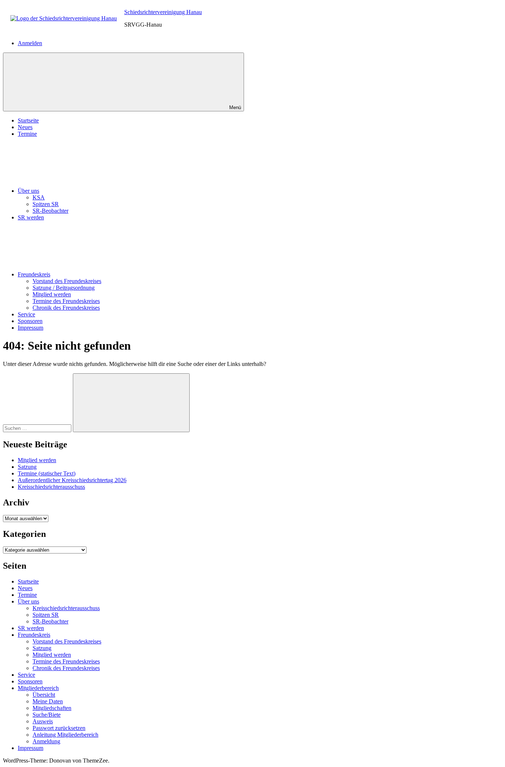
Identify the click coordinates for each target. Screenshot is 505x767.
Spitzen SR (46, 204)
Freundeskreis (34, 274)
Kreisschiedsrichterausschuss (51, 487)
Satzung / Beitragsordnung (64, 288)
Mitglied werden (52, 294)
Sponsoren (30, 321)
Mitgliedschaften (52, 708)
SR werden (31, 217)
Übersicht (44, 695)
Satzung (27, 467)
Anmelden (30, 43)
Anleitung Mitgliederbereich (65, 734)
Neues (25, 127)
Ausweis (43, 721)
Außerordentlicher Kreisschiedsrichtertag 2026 (72, 480)
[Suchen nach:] (38, 428)
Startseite (28, 120)
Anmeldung (46, 741)
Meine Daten (48, 701)
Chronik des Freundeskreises (66, 308)
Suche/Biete (47, 715)
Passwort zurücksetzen (59, 728)
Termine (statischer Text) (46, 473)
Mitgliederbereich (38, 688)
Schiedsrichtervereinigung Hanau (163, 12)
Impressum (30, 327)
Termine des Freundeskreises (66, 301)
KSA (39, 197)
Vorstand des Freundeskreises (67, 281)
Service (26, 314)
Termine (27, 134)
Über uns (28, 191)
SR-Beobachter (50, 211)
